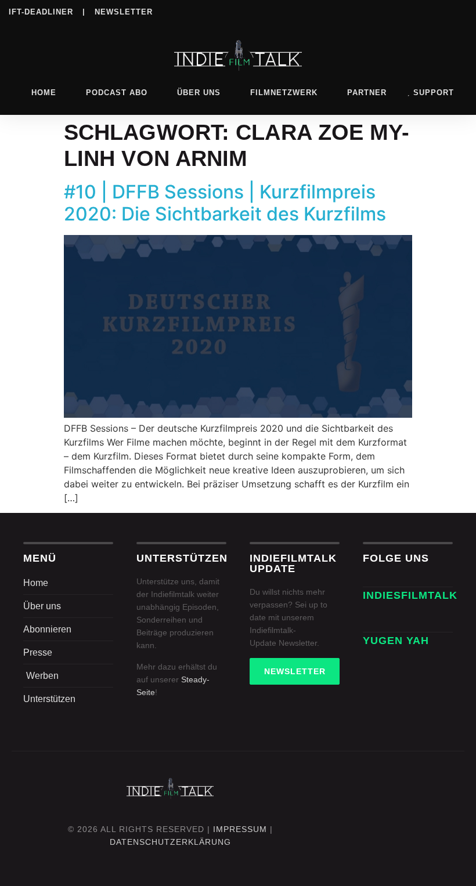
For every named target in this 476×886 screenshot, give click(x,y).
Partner (367, 92)
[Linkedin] (364, 11)
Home (43, 92)
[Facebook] (316, 11)
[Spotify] (388, 11)
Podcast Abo (116, 92)
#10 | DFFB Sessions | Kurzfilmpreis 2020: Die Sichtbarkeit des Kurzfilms (225, 202)
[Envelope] (375, 619)
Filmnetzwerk (284, 92)
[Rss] (435, 11)
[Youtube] (459, 11)
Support (433, 92)
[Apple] (412, 11)
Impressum (240, 829)
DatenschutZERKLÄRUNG (170, 842)
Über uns (199, 92)
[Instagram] (340, 11)
